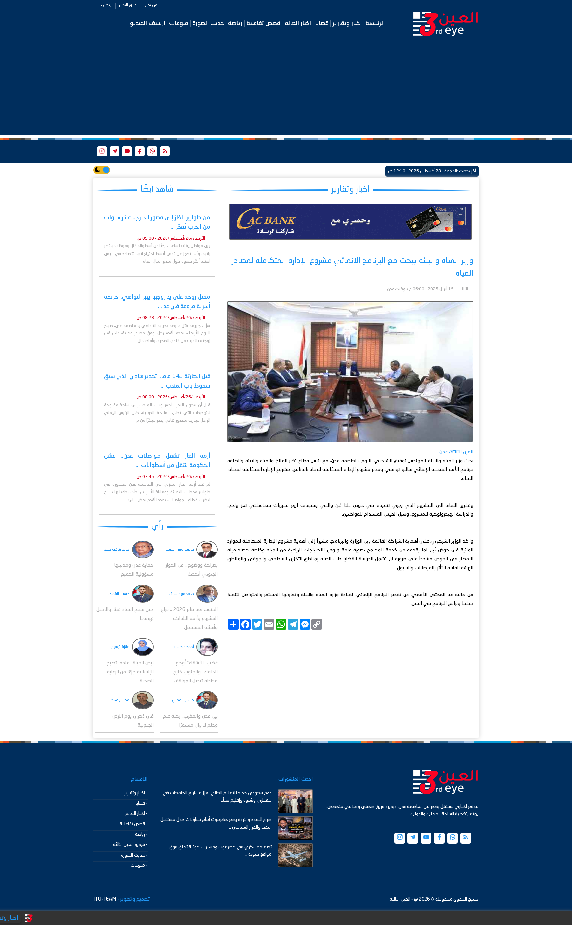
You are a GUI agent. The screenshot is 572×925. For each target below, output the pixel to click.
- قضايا (142, 803)
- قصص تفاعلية (134, 824)
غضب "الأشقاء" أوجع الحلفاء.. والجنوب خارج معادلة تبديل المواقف (195, 672)
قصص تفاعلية (263, 23)
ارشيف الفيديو (147, 23)
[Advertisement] (286, 88)
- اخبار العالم (136, 813)
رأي (157, 526)
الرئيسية (375, 23)
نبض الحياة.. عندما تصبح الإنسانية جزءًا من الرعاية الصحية (130, 672)
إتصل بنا (105, 5)
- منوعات (139, 865)
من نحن (151, 5)
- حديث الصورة (134, 855)
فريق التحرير (128, 5)
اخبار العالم (297, 23)
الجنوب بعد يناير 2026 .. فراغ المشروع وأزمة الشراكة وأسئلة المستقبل (189, 618)
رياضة (235, 23)
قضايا (322, 23)
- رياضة (141, 834)
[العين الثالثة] (445, 23)
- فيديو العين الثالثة (130, 844)
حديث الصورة (208, 23)
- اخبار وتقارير (136, 793)
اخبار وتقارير (347, 23)
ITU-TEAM (104, 899)
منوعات (178, 23)
